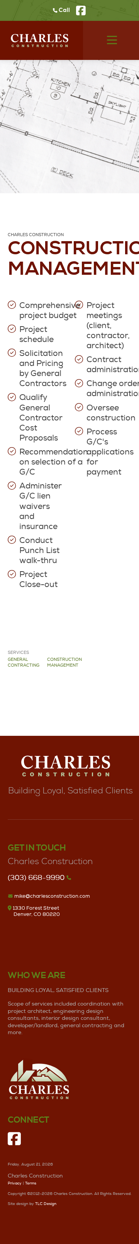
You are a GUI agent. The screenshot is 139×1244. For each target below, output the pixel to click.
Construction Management (64, 662)
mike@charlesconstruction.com (51, 896)
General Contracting (23, 662)
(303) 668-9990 (36, 877)
